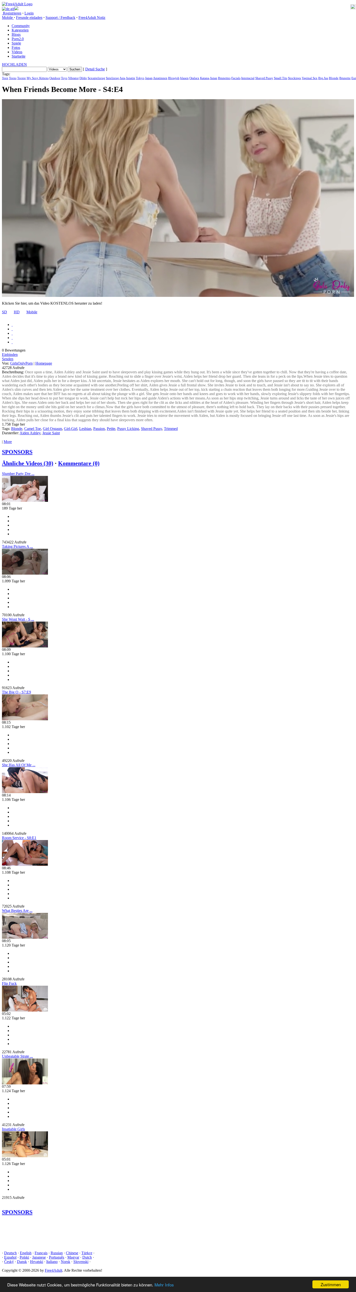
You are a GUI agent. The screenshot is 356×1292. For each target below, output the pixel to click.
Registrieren (11, 13)
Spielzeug (112, 78)
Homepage (43, 363)
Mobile (31, 312)
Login (29, 13)
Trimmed (171, 429)
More (8, 442)
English (25, 1253)
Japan (149, 78)
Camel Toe (32, 429)
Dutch (87, 1257)
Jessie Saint (51, 433)
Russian (57, 1253)
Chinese (72, 1253)
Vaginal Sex (309, 78)
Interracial (248, 78)
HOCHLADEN (14, 64)
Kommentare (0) (79, 463)
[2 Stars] (12, 329)
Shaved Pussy (264, 78)
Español (10, 1257)
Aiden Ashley (30, 433)
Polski (24, 1257)
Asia (122, 78)
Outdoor (54, 78)
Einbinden (10, 355)
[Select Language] (178, 8)
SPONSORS (17, 452)
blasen (184, 78)
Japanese (39, 1257)
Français (41, 1253)
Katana (204, 78)
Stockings (294, 78)
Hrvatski (36, 1262)
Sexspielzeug (96, 78)
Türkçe (86, 1253)
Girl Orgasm (52, 429)
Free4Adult (53, 1270)
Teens (12, 78)
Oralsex (194, 78)
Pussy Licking (128, 429)
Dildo (83, 78)
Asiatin (130, 78)
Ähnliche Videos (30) (27, 463)
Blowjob (173, 78)
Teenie (21, 78)
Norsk (65, 1262)
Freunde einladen (29, 17)
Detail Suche (95, 69)
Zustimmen (331, 1284)
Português (56, 1257)
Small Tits (280, 78)
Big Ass (323, 78)
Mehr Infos (164, 1285)
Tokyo (140, 78)
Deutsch (10, 1253)
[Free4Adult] (17, 4)
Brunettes (224, 78)
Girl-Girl (70, 429)
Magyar (73, 1257)
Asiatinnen (160, 78)
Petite (111, 429)
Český (9, 1262)
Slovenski (80, 1262)
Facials (235, 78)
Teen (5, 78)
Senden (7, 359)
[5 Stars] (12, 342)
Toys (64, 78)
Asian (213, 78)
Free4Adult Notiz (91, 17)
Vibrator (73, 78)
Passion (99, 429)
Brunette (345, 78)
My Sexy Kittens (38, 78)
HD (17, 312)
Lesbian (85, 429)
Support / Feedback (60, 17)
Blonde (334, 78)
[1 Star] (12, 325)
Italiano (52, 1262)
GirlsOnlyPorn (21, 363)
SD (4, 312)
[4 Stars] (12, 338)
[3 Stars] (12, 333)
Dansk (22, 1262)
